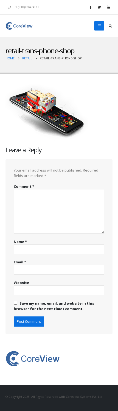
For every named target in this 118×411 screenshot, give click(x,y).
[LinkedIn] (108, 7)
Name (20, 241)
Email (20, 262)
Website (21, 282)
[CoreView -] (19, 25)
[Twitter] (99, 7)
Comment (24, 186)
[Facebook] (90, 7)
